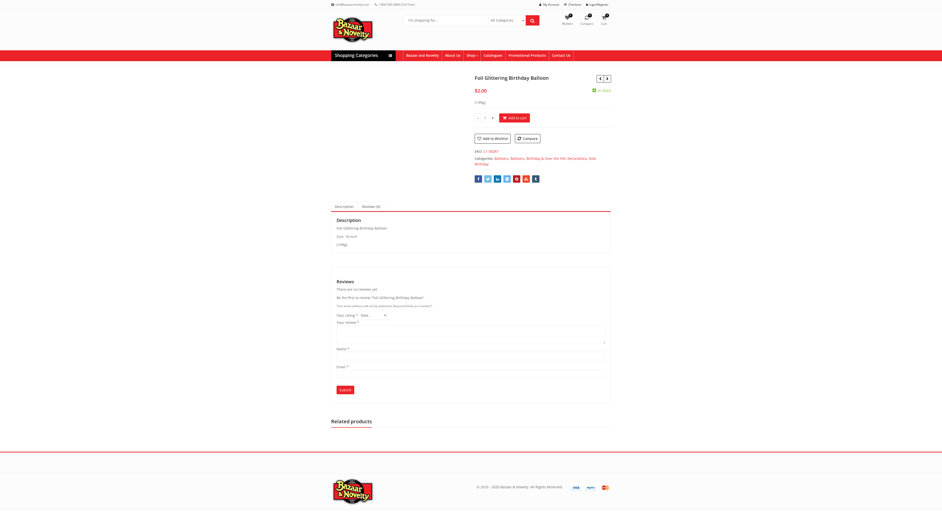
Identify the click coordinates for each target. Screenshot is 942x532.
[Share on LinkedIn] (497, 179)
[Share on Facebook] (478, 179)
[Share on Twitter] (488, 179)
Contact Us (561, 55)
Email (343, 367)
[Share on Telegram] (507, 179)
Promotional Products (527, 55)
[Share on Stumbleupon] (526, 179)
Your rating (347, 315)
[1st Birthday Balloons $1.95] (600, 78)
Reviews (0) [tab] (371, 206)
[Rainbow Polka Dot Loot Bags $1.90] (607, 78)
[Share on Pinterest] (516, 179)
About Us (452, 55)
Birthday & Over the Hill (545, 158)
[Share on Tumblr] (535, 179)
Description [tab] (344, 206)
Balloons (502, 158)
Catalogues (493, 55)
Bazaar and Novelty (422, 55)
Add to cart (517, 118)
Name (343, 349)
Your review (348, 322)
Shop (471, 55)
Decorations (577, 158)
